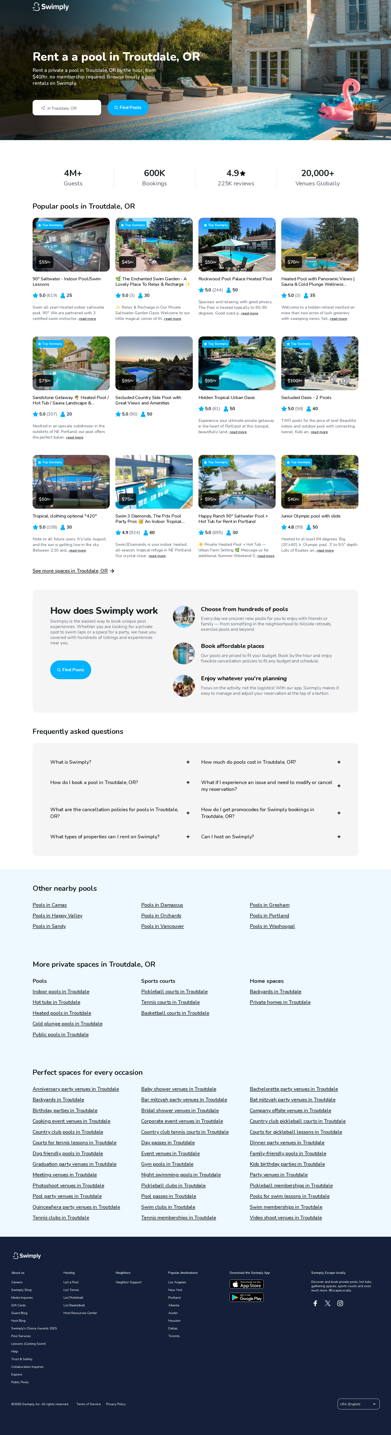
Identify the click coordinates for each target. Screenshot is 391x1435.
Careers (17, 1282)
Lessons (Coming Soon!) (28, 1344)
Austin (173, 1313)
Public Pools (20, 1382)
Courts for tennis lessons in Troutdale (75, 1142)
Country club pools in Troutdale (68, 1132)
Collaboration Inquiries (27, 1367)
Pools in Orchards (161, 915)
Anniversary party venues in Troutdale (76, 1089)
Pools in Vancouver (162, 926)
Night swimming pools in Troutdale (181, 1174)
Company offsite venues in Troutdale (290, 1110)
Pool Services (21, 1336)
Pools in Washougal (272, 926)
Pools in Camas (50, 905)
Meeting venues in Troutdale (65, 1174)
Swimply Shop (21, 1290)
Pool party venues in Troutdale (67, 1196)
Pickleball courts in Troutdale (174, 991)
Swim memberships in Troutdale (286, 1207)
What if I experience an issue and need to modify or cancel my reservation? (266, 786)
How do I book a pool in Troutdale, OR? (94, 782)
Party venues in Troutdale (279, 1174)
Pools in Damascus (162, 905)
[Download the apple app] (247, 1284)
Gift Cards (18, 1305)
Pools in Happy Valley (57, 915)
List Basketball (74, 1305)
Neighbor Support (128, 1282)
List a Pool (71, 1282)
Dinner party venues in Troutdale (287, 1142)
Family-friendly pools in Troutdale (288, 1153)
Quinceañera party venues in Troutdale (76, 1207)
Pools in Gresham (269, 905)
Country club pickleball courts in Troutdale (298, 1121)
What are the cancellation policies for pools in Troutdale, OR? (114, 813)
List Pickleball (73, 1298)
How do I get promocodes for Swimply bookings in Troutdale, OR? (257, 813)
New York (175, 1290)
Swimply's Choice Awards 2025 (34, 1328)
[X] (328, 1303)
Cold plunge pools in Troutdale (67, 1023)
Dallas (173, 1328)
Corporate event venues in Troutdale (182, 1121)
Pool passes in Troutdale (168, 1196)
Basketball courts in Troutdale (175, 1013)
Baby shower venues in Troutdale (178, 1089)
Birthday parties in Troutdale (65, 1110)
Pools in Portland (269, 915)
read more (87, 318)
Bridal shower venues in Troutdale (180, 1110)
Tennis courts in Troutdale (170, 1002)
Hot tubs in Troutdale (56, 1002)
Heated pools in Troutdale (62, 1013)
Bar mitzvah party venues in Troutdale (184, 1099)
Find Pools (130, 107)
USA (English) (350, 1404)
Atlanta (173, 1305)
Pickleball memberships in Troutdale (291, 1185)
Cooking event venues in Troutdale (71, 1121)
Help (14, 1351)
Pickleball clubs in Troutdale (173, 1185)
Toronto (174, 1336)
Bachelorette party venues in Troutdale (294, 1089)
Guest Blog (19, 1313)
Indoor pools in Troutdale (61, 991)
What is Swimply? (70, 762)
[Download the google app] (247, 1297)
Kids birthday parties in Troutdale (287, 1164)
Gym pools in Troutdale (167, 1164)
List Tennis (71, 1290)
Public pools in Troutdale (61, 1034)
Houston (174, 1321)
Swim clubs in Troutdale (168, 1207)
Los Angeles (177, 1282)
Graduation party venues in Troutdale (75, 1164)
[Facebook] (315, 1303)
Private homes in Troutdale (280, 1002)
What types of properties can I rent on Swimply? (105, 836)
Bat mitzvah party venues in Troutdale (293, 1099)
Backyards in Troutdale (275, 991)
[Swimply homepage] (195, 6)
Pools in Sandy (49, 926)
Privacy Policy (116, 1404)
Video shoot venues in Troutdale (286, 1217)
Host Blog (18, 1321)
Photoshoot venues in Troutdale (68, 1185)
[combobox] (67, 107)
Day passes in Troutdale (168, 1142)
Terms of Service (88, 1404)
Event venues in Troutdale (170, 1153)
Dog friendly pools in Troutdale (68, 1153)
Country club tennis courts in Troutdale (185, 1132)
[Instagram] (340, 1303)
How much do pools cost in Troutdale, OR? (248, 762)
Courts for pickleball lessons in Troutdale (296, 1132)
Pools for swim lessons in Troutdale (289, 1196)
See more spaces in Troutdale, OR (70, 570)
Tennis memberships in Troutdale (178, 1217)
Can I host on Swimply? (227, 836)
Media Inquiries (22, 1298)
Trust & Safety (21, 1359)
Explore (16, 1374)
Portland (174, 1298)
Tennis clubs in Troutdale (61, 1217)
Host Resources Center (80, 1313)
